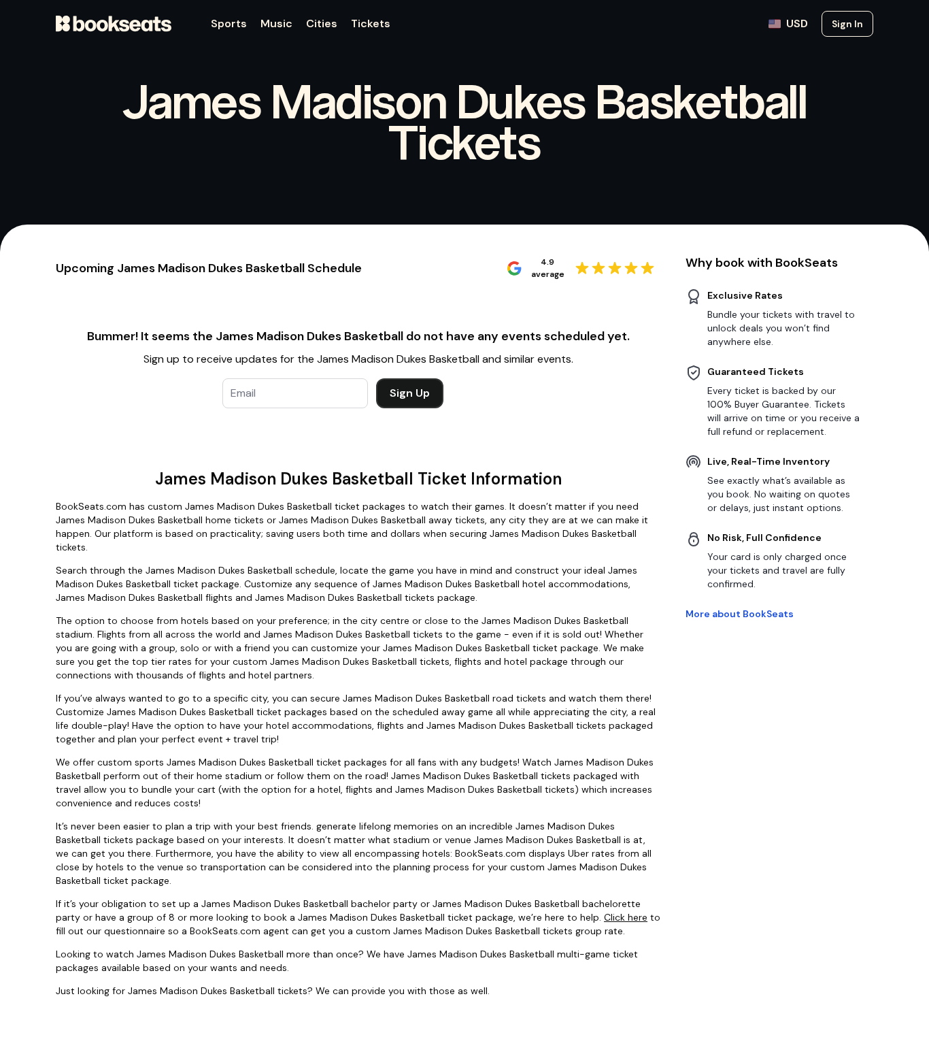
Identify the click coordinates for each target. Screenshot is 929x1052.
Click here (625, 917)
